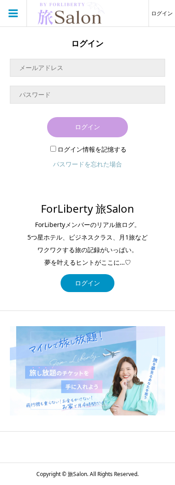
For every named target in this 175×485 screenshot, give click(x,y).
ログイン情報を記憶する (92, 149)
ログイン (162, 13)
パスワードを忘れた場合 (87, 164)
